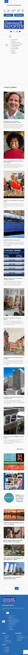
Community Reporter (8, 605)
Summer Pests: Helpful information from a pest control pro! (13, 161)
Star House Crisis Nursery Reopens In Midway (12, 318)
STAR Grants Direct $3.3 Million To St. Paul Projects (14, 437)
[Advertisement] (14, 69)
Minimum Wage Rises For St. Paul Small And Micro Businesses (13, 279)
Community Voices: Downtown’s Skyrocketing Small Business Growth (12, 122)
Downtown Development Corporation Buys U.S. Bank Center (14, 398)
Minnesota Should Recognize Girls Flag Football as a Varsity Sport (13, 541)
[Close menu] (10, 36)
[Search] (17, 588)
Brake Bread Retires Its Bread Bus (12, 240)
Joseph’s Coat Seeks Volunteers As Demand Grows (14, 201)
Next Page (20, 449)
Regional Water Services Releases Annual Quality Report (13, 578)
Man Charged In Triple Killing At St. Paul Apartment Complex (14, 558)
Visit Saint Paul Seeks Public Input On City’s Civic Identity (14, 523)
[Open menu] (6, 45)
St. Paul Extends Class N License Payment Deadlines (13, 358)
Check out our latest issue (14, 5)
